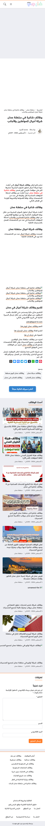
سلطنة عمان (30, 110)
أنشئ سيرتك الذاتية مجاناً (22, 389)
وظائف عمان (27, 345)
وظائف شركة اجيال (28, 234)
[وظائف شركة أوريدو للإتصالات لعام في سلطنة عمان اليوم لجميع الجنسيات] (22, 628)
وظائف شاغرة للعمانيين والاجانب (22, 217)
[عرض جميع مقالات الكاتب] (39, 131)
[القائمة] (11, 4)
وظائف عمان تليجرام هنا (23, 331)
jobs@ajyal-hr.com (34, 322)
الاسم (40, 723)
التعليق (39, 697)
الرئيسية (39, 110)
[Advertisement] (22, 33)
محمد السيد (23, 130)
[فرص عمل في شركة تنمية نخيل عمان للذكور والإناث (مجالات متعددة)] (22, 570)
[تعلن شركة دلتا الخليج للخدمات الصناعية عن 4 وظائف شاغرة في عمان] (22, 478)
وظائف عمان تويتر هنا (29, 326)
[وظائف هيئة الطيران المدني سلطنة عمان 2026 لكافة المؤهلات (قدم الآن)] (22, 450)
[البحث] (5, 4)
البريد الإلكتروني (36, 732)
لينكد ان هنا (28, 335)
